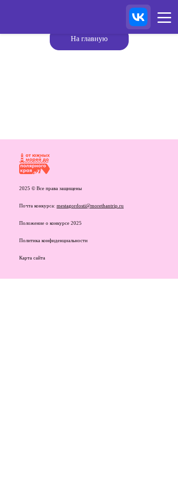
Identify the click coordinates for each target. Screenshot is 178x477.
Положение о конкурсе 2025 (50, 223)
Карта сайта (32, 257)
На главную (89, 38)
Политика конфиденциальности (53, 240)
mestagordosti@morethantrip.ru (90, 205)
